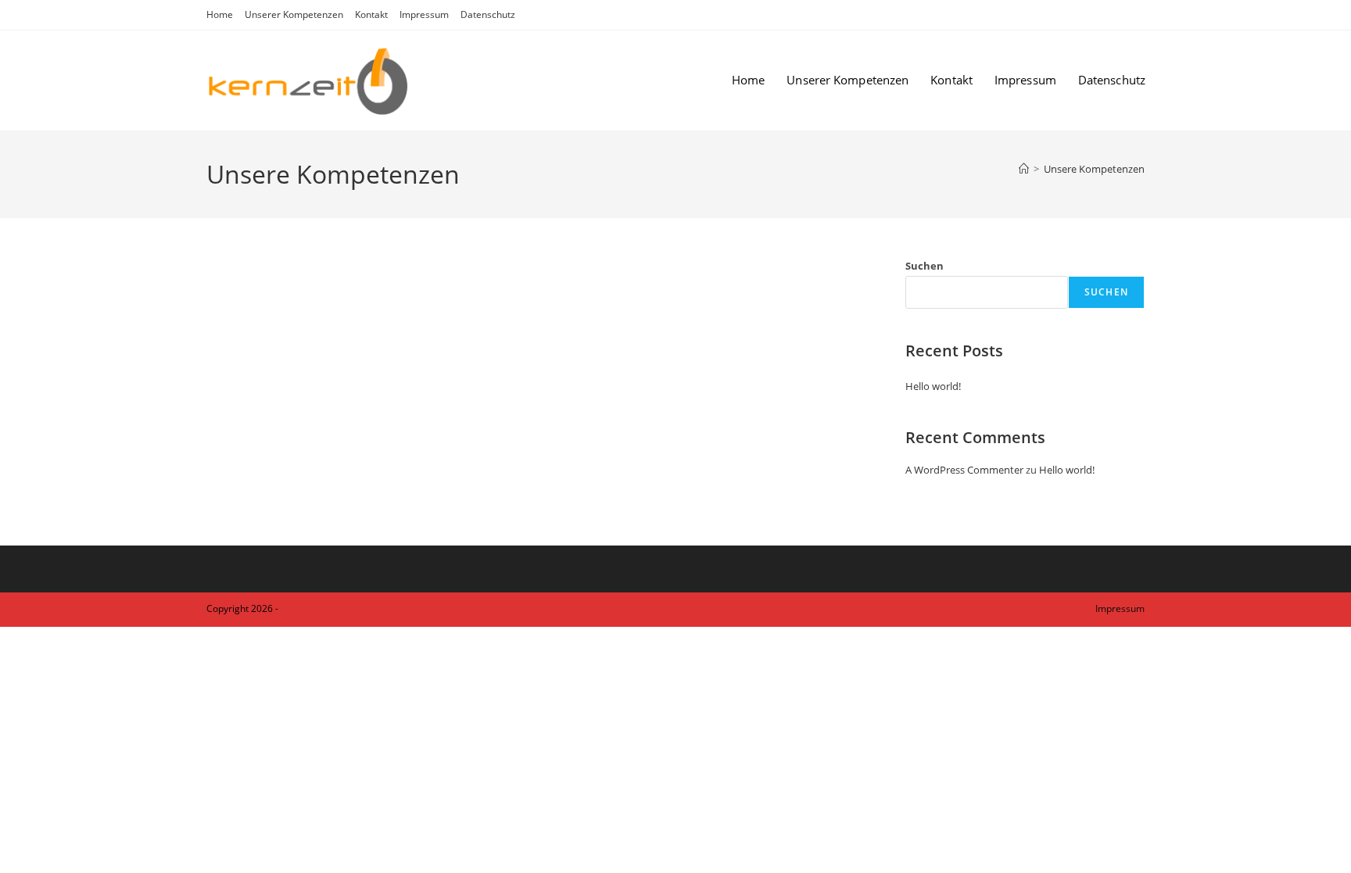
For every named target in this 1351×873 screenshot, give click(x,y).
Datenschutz (487, 14)
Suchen (924, 266)
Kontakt (371, 14)
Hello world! (933, 386)
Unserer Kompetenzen (294, 14)
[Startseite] (1024, 169)
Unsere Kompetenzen (1094, 169)
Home (219, 14)
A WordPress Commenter (964, 470)
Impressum (424, 14)
